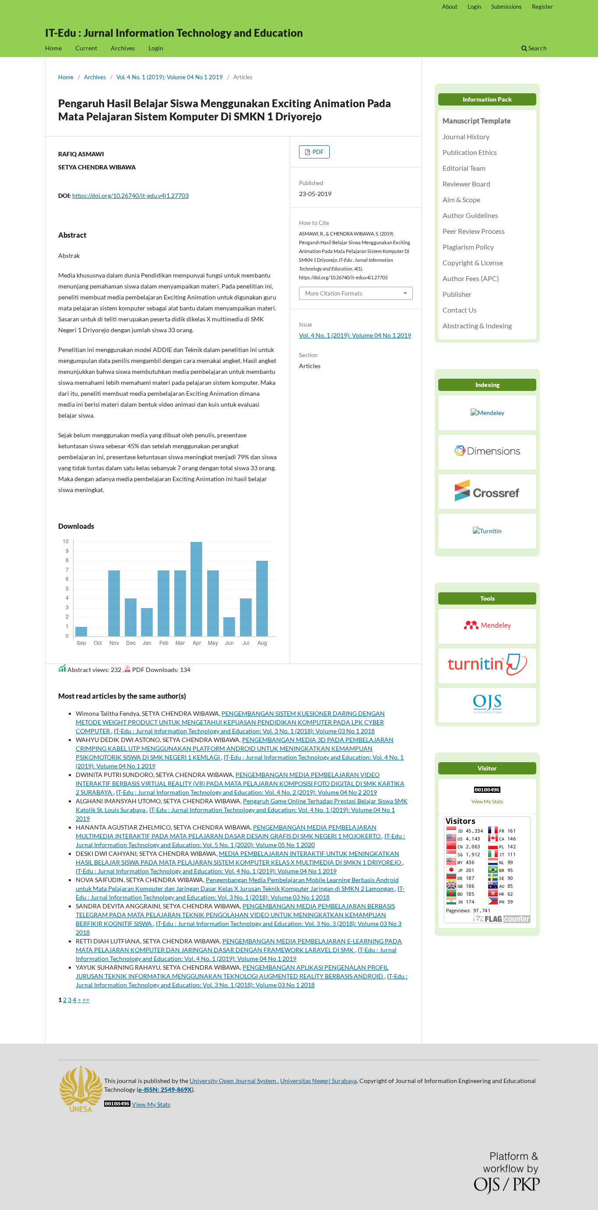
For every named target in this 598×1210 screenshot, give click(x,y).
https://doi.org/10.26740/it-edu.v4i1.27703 (130, 195)
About (449, 6)
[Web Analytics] (487, 792)
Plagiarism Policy (468, 247)
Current (86, 48)
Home (53, 48)
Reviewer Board (466, 183)
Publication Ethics (470, 152)
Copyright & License (473, 262)
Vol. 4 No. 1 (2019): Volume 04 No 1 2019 (169, 77)
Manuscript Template (477, 120)
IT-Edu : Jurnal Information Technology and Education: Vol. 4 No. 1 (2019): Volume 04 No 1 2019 (206, 871)
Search (537, 48)
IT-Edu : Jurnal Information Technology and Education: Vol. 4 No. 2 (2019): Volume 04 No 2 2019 (246, 792)
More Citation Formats (333, 293)
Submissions (506, 6)
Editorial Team (464, 168)
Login (155, 48)
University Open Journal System (234, 1080)
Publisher (457, 294)
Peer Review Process (474, 231)
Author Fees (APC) (471, 278)
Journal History (466, 136)
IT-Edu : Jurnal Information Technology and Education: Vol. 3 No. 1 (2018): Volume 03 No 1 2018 (244, 731)
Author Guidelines (470, 215)
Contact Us (460, 310)
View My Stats (487, 801)
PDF (317, 151)
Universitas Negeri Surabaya (318, 1080)
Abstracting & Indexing (477, 325)
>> (85, 999)
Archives (123, 48)
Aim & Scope (461, 199)
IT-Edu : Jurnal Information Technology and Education (174, 32)
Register (542, 6)
